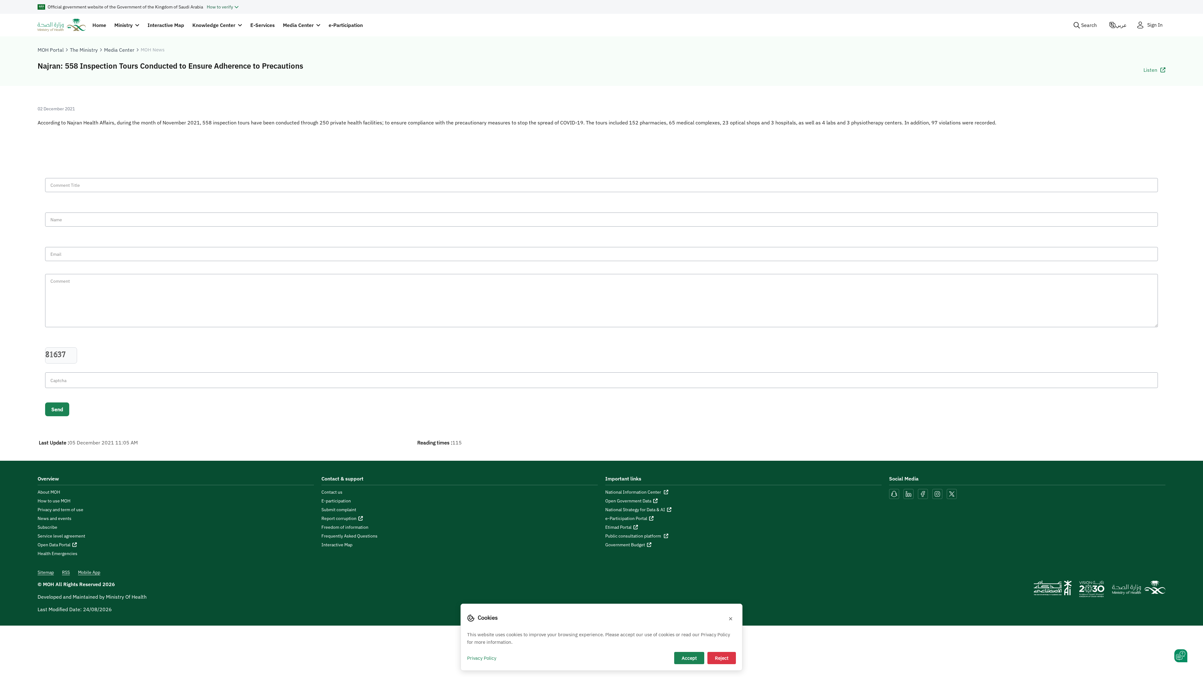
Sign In (1155, 25)
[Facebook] (923, 493)
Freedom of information (344, 527)
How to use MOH (54, 501)
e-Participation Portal (626, 518)
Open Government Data (628, 501)
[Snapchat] (894, 493)
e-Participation (346, 25)
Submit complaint (338, 509)
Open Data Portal (54, 545)
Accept (689, 658)
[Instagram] (937, 493)
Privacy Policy (481, 658)
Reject (721, 658)
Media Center (119, 50)
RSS (66, 572)
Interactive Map (166, 25)
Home (99, 25)
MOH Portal (51, 50)
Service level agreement (61, 536)
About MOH (49, 492)
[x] (952, 493)
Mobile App (89, 572)
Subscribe (47, 527)
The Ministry (84, 50)
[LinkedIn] (909, 493)
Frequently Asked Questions (349, 536)
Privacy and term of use (60, 509)
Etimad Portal (618, 527)
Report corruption (339, 518)
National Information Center (633, 492)
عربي (1121, 25)
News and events (54, 518)
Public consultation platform (633, 536)
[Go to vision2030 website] (1091, 591)
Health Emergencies (57, 553)
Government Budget (625, 545)
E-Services (262, 25)
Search (1089, 25)
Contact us (331, 492)
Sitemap (46, 572)
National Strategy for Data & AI (635, 509)
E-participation (336, 501)
